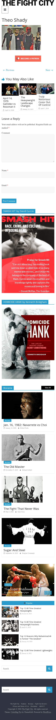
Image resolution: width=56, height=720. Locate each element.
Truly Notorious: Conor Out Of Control (45, 101)
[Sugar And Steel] (27, 519)
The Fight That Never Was (21, 509)
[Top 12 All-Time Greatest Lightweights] (11, 648)
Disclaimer (34, 706)
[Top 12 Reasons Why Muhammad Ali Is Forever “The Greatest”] (11, 634)
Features (8, 585)
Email (5, 185)
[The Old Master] (23, 435)
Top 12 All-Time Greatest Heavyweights (30, 609)
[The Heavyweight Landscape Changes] (27, 85)
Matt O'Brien (25, 592)
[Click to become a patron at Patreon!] (28, 56)
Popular (29, 603)
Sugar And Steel (14, 550)
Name (5, 170)
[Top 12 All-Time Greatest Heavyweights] (11, 606)
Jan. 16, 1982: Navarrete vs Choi (25, 425)
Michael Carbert (27, 470)
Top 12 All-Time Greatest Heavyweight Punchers (30, 623)
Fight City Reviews (41, 704)
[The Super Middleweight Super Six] (28, 565)
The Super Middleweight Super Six (27, 589)
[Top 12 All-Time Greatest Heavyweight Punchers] (11, 620)
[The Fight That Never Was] (22, 477)
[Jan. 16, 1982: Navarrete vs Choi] (22, 393)
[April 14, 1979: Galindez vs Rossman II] (10, 85)
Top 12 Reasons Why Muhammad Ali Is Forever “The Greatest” (35, 637)
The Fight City (14, 704)
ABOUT (42, 706)
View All (48, 388)
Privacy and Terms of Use (21, 706)
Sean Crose (21, 512)
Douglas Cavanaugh (28, 553)
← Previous (8, 69)
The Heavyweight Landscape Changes (28, 101)
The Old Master (14, 467)
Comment (6, 132)
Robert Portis (24, 428)
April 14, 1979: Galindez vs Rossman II (9, 102)
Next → (49, 69)
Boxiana (7, 420)
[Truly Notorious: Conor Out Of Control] (45, 85)
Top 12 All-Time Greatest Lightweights (36, 650)
